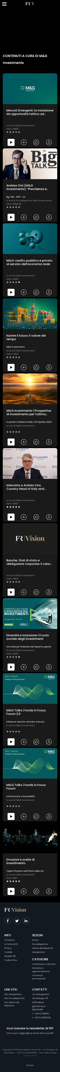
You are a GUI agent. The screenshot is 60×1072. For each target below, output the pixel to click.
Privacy (8, 948)
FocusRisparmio (40, 944)
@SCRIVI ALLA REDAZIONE (38, 1008)
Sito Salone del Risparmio (11, 1004)
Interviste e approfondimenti (41, 970)
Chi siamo (9, 940)
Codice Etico (10, 960)
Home (35, 940)
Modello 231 (10, 956)
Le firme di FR (11, 944)
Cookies (8, 952)
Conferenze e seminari (43, 964)
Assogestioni (38, 952)
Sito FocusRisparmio (14, 998)
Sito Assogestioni (12, 994)
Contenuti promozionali (38, 977)
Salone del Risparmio (42, 948)
